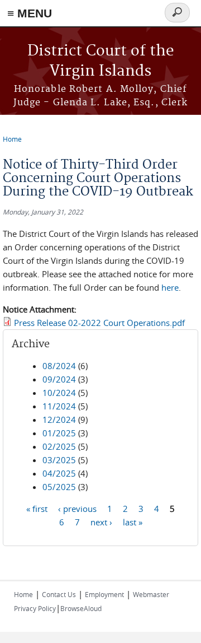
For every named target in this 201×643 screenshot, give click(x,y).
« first (36, 508)
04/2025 (59, 473)
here (170, 287)
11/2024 (59, 406)
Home (12, 138)
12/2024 (59, 419)
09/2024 (59, 379)
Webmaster (151, 594)
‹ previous (77, 508)
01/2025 (59, 433)
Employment (104, 594)
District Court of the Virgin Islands (100, 61)
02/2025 (59, 446)
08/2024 (59, 365)
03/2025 (59, 459)
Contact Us (59, 594)
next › (101, 522)
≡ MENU (29, 13)
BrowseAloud (81, 608)
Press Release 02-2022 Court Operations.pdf (99, 322)
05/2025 (59, 486)
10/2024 (59, 392)
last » (132, 522)
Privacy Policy (35, 608)
